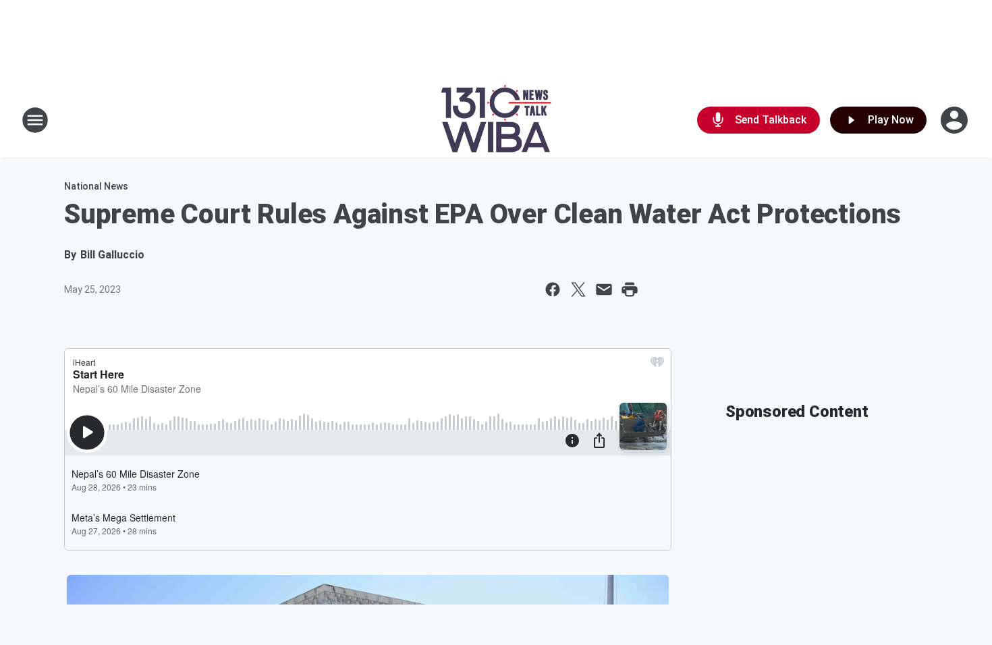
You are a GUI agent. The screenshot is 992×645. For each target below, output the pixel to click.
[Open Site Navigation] (35, 120)
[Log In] (955, 120)
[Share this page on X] (578, 289)
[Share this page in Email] (604, 289)
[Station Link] (496, 120)
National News (96, 186)
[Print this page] (629, 289)
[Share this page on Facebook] (552, 289)
